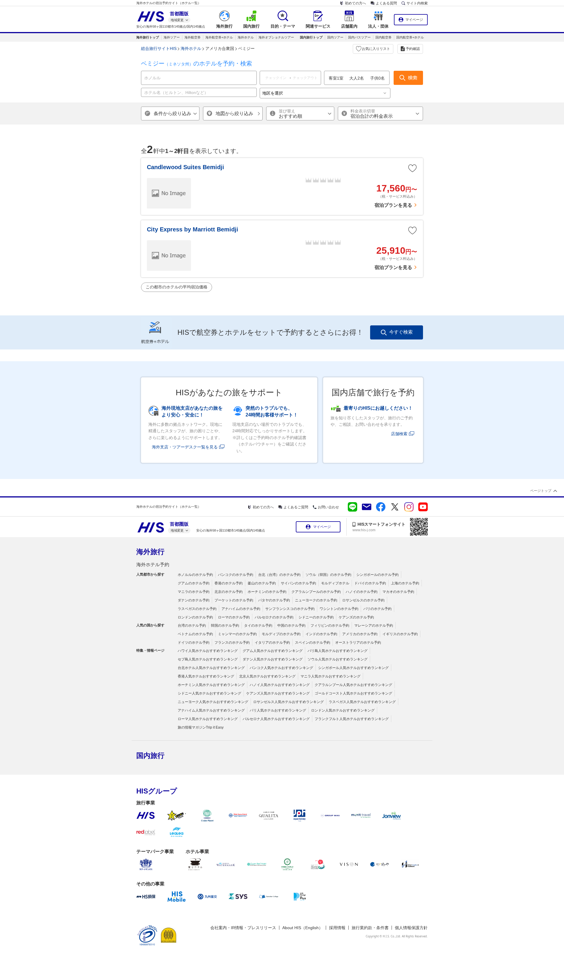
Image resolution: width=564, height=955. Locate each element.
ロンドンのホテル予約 (195, 617)
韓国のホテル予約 (225, 625)
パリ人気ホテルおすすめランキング (278, 710)
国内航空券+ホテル (410, 37)
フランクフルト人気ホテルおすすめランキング (352, 719)
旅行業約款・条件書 (370, 927)
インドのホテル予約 (321, 634)
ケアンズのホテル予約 (356, 617)
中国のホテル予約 (291, 625)
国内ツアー (335, 37)
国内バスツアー (359, 37)
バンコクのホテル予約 (235, 575)
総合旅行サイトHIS (159, 48)
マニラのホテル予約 (193, 592)
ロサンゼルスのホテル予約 (363, 600)
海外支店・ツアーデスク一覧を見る (185, 447)
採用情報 (337, 927)
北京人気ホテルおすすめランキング (267, 676)
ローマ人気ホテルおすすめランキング (208, 719)
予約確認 (413, 49)
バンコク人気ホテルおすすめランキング (281, 668)
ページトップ (540, 491)
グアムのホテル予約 (193, 583)
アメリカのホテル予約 (359, 634)
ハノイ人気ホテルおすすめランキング (280, 685)
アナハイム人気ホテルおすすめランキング (211, 710)
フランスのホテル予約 (232, 642)
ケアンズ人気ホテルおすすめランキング (278, 693)
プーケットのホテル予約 (233, 600)
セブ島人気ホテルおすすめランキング (208, 659)
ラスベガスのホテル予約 (197, 609)
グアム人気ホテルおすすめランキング (273, 651)
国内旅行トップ (311, 37)
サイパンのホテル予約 (298, 583)
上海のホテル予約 (405, 583)
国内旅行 (150, 755)
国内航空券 (383, 37)
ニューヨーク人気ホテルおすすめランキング (213, 702)
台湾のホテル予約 (192, 625)
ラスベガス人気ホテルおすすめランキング (362, 702)
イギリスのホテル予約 (400, 634)
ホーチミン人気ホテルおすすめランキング (211, 685)
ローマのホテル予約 (234, 617)
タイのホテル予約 (258, 625)
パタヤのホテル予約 (274, 600)
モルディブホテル (335, 583)
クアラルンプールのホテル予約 (316, 592)
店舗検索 (399, 433)
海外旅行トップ (147, 37)
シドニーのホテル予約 (316, 617)
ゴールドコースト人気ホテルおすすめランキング (353, 693)
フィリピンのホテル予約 (329, 625)
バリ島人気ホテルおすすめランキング (337, 651)
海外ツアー (172, 37)
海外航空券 (192, 37)
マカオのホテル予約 (398, 592)
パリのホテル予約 (377, 609)
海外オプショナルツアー (276, 37)
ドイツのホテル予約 (193, 642)
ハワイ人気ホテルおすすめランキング (208, 651)
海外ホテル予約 (152, 564)
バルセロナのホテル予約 (274, 617)
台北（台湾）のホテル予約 (279, 575)
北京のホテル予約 (228, 592)
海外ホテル (246, 37)
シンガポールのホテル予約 (377, 575)
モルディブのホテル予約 (281, 634)
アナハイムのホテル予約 (240, 609)
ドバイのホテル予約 (370, 583)
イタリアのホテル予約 (272, 642)
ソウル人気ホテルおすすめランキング (337, 659)
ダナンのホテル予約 (193, 600)
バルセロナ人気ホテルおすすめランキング (276, 719)
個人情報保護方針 (411, 927)
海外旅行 (150, 552)
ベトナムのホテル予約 (195, 634)
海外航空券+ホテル (219, 37)
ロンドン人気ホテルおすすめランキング (343, 710)
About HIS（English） (302, 927)
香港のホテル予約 (228, 583)
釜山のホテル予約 (262, 583)
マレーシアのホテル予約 (373, 625)
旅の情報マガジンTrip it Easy (201, 727)
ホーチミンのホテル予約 (267, 592)
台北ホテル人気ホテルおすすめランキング (211, 668)
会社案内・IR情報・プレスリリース (243, 927)
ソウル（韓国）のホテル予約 (328, 575)
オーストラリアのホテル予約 (358, 642)
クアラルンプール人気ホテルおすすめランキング (353, 685)
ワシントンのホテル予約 (339, 609)
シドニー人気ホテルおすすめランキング (209, 693)
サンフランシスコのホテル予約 (290, 609)
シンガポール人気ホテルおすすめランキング (353, 668)
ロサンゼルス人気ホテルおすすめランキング (288, 702)
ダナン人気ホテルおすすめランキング (273, 659)
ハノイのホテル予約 (361, 592)
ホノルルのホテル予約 (195, 575)
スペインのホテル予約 (312, 642)
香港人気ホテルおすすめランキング (206, 676)
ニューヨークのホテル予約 (316, 600)
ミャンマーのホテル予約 (237, 634)
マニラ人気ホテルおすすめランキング (330, 676)
